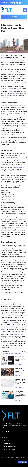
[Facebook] (13, 3)
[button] (25, 10)
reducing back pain (6, 249)
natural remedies (15, 93)
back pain (4, 57)
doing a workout (20, 159)
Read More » (19, 364)
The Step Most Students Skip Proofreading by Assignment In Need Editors (20, 394)
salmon (3, 329)
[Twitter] (17, 3)
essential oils (17, 334)
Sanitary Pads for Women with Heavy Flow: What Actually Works (20, 381)
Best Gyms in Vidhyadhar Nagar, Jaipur (20, 370)
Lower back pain (13, 73)
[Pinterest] (20, 3)
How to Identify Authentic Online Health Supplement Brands (20, 358)
